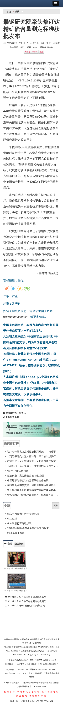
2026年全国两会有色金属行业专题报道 (28, 528)
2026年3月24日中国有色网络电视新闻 (17, 568)
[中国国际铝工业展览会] (31, 429)
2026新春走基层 (16, 533)
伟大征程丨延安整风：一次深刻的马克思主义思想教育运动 (33, 466)
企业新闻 (19, 543)
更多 (56, 505)
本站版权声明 (38, 696)
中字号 (34, 52)
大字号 (27, 52)
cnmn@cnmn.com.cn (13, 673)
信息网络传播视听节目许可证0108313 (20, 647)
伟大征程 (12, 518)
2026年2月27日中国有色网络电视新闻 (17, 591)
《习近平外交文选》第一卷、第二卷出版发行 (31, 456)
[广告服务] (45, 639)
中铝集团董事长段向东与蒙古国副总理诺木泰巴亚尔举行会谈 (33, 490)
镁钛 (29, 47)
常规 (41, 52)
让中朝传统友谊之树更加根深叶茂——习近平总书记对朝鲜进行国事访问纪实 (33, 451)
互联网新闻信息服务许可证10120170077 (29, 651)
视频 (9, 543)
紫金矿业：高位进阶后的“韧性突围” (26, 475)
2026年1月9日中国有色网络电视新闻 (26, 605)
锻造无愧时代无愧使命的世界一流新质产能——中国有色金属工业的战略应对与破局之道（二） (33, 494)
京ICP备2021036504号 (40, 655)
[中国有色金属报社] (12, 639)
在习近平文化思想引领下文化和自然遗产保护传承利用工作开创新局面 (33, 461)
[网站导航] (25, 639)
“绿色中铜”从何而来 (17, 470)
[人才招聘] (36, 643)
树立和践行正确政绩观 (19, 523)
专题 (7, 505)
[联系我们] (35, 639)
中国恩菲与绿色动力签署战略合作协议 (27, 480)
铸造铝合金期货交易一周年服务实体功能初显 (31, 485)
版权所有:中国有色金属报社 (22, 692)
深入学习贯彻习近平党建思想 (23, 513)
